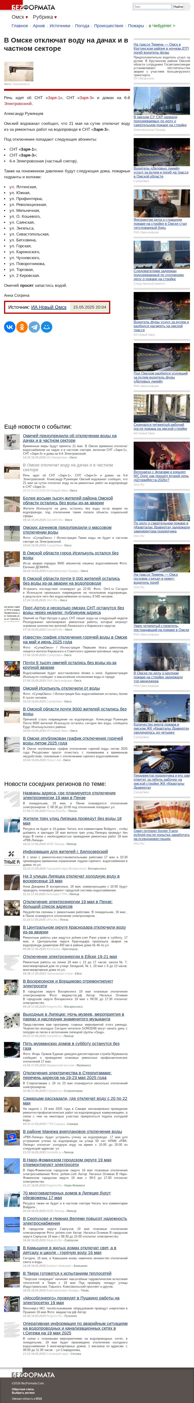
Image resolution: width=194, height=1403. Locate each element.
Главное (20, 25)
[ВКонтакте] (9, 327)
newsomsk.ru (21, 84)
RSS (39, 1398)
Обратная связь (23, 1389)
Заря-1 (54, 98)
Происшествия (108, 25)
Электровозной (18, 103)
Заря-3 (85, 98)
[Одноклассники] (22, 327)
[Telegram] (34, 327)
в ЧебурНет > (162, 25)
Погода (82, 25)
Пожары (136, 25)
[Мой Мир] (46, 327)
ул (11, 187)
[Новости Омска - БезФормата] (28, 6)
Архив (39, 25)
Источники (60, 25)
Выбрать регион (23, 1392)
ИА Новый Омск (48, 307)
